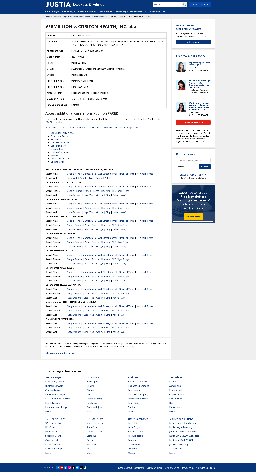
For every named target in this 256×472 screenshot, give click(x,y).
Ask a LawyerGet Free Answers (189, 27)
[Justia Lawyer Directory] (85, 467)
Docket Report (58, 148)
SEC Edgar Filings (120, 190)
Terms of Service (171, 468)
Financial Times (126, 173)
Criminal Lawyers (53, 390)
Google (83, 178)
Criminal (91, 385)
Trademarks (134, 444)
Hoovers (105, 190)
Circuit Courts (52, 440)
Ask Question (193, 42)
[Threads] (73, 467)
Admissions (175, 385)
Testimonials (175, 448)
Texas (90, 448)
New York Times (145, 173)
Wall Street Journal (107, 173)
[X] (81, 467)
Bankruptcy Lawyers (55, 381)
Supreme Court (53, 435)
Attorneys (56, 139)
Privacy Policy (187, 468)
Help (159, 468)
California (91, 435)
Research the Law (87, 11)
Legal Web (72, 178)
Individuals (93, 377)
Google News (73, 173)
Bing (91, 178)
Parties (54, 155)
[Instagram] (69, 467)
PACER (48, 122)
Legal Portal (139, 468)
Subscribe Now (193, 216)
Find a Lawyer (52, 11)
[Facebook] (65, 467)
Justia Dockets (74, 195)
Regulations (51, 431)
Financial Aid (175, 390)
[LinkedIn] (58, 467)
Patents (132, 440)
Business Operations (138, 385)
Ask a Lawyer (69, 11)
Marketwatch (89, 173)
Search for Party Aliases (63, 132)
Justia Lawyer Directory (181, 427)
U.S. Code (50, 427)
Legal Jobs (133, 423)
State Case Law (94, 431)
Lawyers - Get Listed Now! (193, 174)
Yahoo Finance (92, 190)
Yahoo (99, 178)
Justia (51, 468)
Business (133, 377)
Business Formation (138, 381)
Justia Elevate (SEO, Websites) (184, 435)
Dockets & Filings (53, 448)
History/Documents (60, 152)
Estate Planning (94, 398)
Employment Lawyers (56, 394)
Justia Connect (125, 468)
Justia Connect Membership (183, 423)
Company (151, 468)
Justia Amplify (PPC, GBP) (181, 440)
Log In (194, 4)
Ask (106, 178)
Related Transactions (61, 158)
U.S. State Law (95, 418)
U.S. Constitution (53, 423)
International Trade (138, 398)
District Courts (52, 444)
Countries (133, 448)
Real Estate (133, 402)
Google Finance (74, 190)
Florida (90, 440)
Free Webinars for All (191, 56)
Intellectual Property (138, 394)
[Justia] (58, 4)
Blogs (172, 402)
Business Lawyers (54, 385)
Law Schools (105, 11)
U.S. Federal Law (55, 418)
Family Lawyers (52, 402)
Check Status (57, 161)
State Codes (93, 427)
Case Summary (58, 145)
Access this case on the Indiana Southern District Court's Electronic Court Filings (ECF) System (92, 127)
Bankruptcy (92, 381)
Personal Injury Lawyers (57, 407)
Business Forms (136, 431)
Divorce (90, 390)
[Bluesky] (77, 467)
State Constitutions (96, 423)
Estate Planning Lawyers (57, 398)
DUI (89, 394)
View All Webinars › (193, 122)
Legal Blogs (134, 427)
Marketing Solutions (155, 11)
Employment (134, 390)
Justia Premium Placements (183, 431)
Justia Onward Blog (179, 444)
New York (91, 444)
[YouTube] (61, 467)
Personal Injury (94, 407)
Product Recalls (135, 435)
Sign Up (204, 4)
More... (48, 411)
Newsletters (136, 11)
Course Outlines (177, 394)
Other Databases (138, 418)
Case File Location (60, 142)
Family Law (92, 402)
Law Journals (175, 398)
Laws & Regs (121, 11)
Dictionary (174, 381)
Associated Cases (59, 136)
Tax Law (132, 407)
